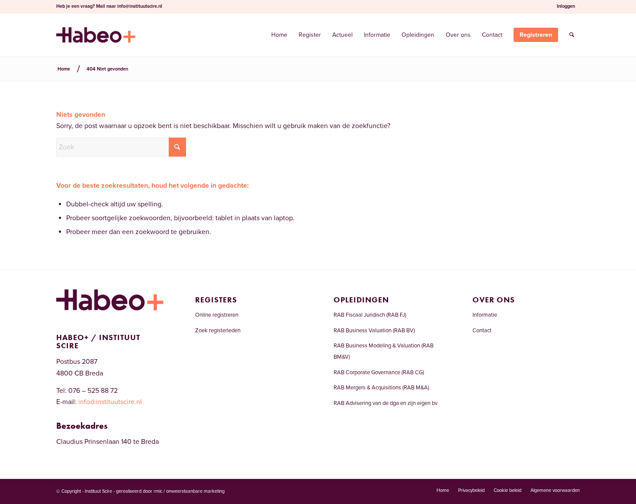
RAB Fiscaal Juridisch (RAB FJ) (370, 314)
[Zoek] (572, 35)
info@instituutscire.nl (139, 6)
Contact (481, 330)
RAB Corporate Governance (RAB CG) (379, 372)
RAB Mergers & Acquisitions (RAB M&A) (381, 387)
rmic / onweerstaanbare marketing (189, 491)
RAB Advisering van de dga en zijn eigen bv (385, 403)
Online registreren (216, 314)
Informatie (484, 314)
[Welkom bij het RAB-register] (95, 35)
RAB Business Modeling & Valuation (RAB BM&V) (384, 351)
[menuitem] (566, 6)
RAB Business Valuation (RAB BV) (374, 330)
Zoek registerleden (218, 330)
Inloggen (566, 6)
